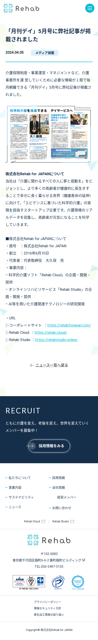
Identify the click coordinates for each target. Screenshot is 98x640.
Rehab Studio (60, 521)
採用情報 (58, 478)
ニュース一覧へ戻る (52, 365)
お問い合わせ (61, 508)
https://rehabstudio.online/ (56, 340)
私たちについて (20, 478)
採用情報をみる (51, 446)
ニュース (15, 507)
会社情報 (58, 487)
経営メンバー (66, 497)
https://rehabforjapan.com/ (69, 325)
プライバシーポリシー (47, 602)
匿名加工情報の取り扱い (49, 614)
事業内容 (15, 487)
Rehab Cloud (32, 521)
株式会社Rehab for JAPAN (21, 8)
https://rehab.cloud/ (51, 332)
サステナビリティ (21, 497)
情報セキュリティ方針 (47, 608)
